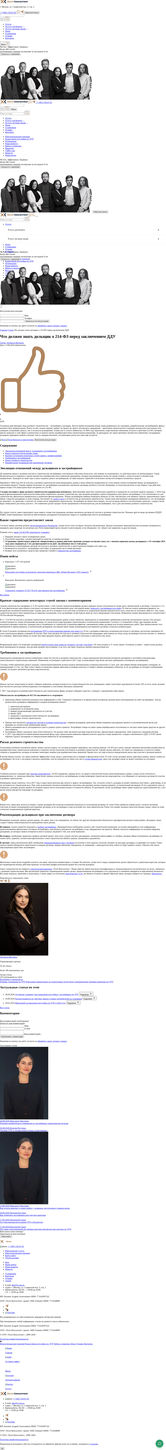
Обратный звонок (32, 13)
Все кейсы (4, 595)
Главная (3, 330)
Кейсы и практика (13, 146)
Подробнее (84, 995)
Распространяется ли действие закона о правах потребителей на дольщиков (48, 999)
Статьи (11, 330)
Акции (8, 1281)
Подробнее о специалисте (11, 979)
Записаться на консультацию (37, 321)
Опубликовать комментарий (12, 1037)
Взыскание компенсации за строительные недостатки (50, 982)
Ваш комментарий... (33, 1034)
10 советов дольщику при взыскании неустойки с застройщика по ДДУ (47, 994)
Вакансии (9, 148)
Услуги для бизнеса (13, 26)
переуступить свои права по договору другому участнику (67, 644)
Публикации (10, 141)
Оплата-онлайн (12, 1258)
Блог (7, 1262)
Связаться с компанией (10, 54)
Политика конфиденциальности (14, 1339)
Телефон (28, 318)
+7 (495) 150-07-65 (8, 12)
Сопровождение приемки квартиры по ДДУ (93, 982)
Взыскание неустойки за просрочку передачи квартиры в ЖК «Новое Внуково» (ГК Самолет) (47, 572)
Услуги (8, 24)
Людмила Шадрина (8, 957)
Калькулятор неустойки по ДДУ (19, 139)
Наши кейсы (6, 1236)
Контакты (9, 38)
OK (2, 1449)
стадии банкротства (93, 759)
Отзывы (8, 36)
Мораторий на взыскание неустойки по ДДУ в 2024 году (40, 1003)
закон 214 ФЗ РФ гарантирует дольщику (32, 532)
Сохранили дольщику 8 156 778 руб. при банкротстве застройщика (35, 590)
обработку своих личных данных (52, 326)
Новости (9, 153)
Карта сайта (10, 1255)
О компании (10, 33)
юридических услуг (74, 874)
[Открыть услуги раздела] (158, 230)
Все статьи (4, 1008)
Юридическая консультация (17, 137)
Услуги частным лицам (15, 29)
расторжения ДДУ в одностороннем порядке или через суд (57, 631)
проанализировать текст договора (59, 843)
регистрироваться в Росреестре (43, 525)
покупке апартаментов (40, 774)
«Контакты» (156, 874)
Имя (26, 315)
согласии (94, 1444)
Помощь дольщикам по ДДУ (13, 982)
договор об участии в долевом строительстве (46, 722)
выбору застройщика (47, 827)
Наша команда (11, 144)
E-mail (27, 1028)
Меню (3, 44)
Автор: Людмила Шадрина (12, 343)
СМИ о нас (10, 151)
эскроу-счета (58, 499)
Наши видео (10, 155)
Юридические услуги (14, 1251)
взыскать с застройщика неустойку (106, 608)
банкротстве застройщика (69, 551)
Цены (7, 31)
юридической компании (41, 869)
